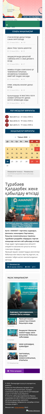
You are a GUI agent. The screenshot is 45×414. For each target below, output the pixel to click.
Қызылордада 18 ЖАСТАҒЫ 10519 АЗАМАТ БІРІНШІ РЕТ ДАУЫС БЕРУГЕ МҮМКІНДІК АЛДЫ (21, 98)
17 (7, 157)
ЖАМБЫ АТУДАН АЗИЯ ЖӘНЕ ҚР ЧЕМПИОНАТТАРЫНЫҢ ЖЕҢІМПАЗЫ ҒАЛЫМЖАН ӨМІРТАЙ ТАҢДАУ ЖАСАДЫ (21, 73)
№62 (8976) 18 (15, 121)
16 (37, 153)
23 (37, 157)
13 (21, 153)
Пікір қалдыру (15, 371)
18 (12, 157)
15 (32, 153)
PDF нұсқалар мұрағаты (22, 110)
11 (12, 153)
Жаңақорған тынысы (31, 10)
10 (7, 153)
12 (17, 153)
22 (32, 157)
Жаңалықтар (15, 264)
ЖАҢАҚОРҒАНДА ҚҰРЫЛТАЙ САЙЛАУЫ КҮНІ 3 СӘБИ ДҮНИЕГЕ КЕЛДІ (21, 58)
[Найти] (38, 19)
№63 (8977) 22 (15, 117)
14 (26, 153)
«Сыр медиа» (19, 407)
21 (26, 157)
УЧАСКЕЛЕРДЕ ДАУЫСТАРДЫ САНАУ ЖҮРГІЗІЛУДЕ (19, 38)
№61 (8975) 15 (15, 125)
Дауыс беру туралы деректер (20, 48)
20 (21, 157)
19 (17, 157)
